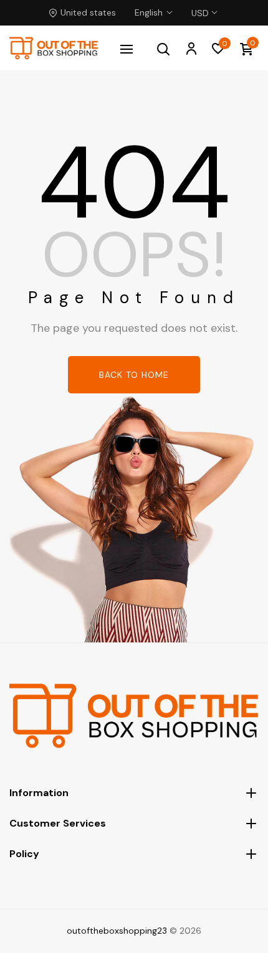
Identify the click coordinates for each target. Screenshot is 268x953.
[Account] (191, 48)
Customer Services (57, 823)
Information (39, 792)
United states (88, 12)
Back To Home (134, 374)
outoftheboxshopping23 (117, 930)
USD (200, 5)
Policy (24, 853)
